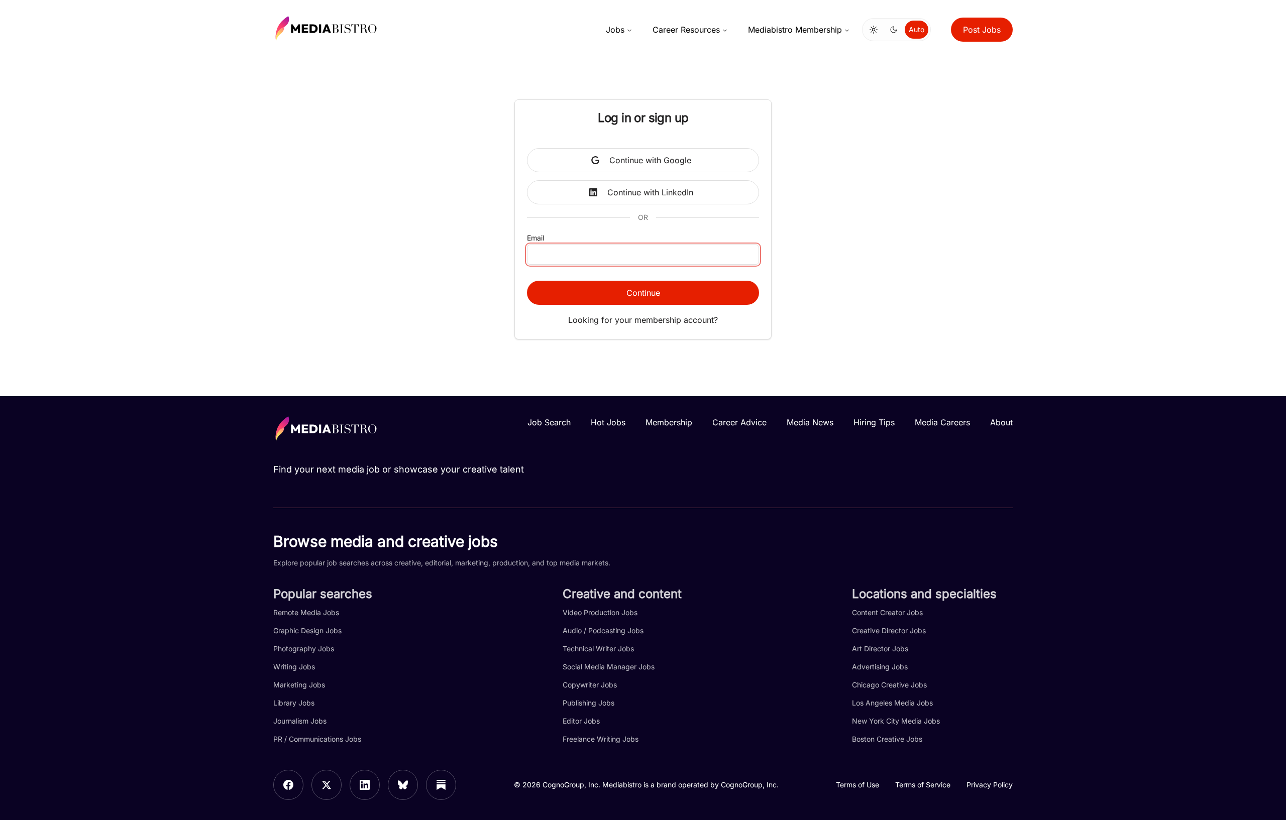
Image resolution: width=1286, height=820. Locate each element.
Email (535, 237)
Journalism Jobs (300, 721)
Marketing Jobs (299, 684)
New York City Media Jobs (896, 721)
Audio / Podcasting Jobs (603, 630)
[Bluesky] (403, 785)
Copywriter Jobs (590, 684)
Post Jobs (982, 30)
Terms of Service (922, 784)
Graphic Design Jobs (307, 630)
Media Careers (942, 422)
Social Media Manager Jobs (609, 666)
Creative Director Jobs (889, 630)
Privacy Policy (990, 784)
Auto (916, 29)
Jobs (615, 30)
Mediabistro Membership (795, 30)
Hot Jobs (608, 422)
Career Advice (739, 422)
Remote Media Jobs (306, 612)
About (1001, 422)
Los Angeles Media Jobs (892, 702)
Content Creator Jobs (887, 612)
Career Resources (686, 30)
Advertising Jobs (880, 666)
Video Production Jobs (600, 612)
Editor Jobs (581, 721)
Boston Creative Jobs (887, 739)
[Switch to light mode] (874, 30)
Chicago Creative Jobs (889, 684)
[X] (326, 785)
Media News (810, 422)
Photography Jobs (303, 648)
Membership (669, 422)
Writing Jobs (294, 666)
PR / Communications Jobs (317, 739)
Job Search (549, 422)
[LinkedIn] (365, 785)
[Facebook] (288, 785)
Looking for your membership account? (643, 320)
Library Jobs (293, 702)
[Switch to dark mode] (894, 30)
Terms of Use (857, 784)
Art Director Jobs (880, 648)
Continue (643, 293)
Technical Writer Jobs (598, 648)
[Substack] (441, 785)
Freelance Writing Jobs (600, 739)
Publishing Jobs (588, 702)
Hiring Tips (874, 422)
